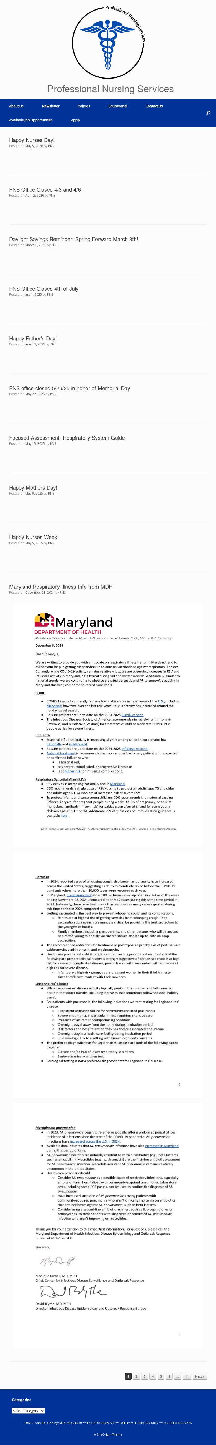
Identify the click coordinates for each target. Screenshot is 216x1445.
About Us (16, 106)
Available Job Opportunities (31, 120)
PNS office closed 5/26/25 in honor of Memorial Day (69, 388)
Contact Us (154, 106)
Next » (199, 1376)
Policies (84, 106)
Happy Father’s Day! (33, 338)
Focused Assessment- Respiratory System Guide (67, 437)
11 (187, 1376)
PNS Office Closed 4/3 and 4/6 (45, 189)
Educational (118, 106)
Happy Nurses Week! (34, 537)
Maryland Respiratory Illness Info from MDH (60, 586)
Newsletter (51, 106)
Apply (75, 120)
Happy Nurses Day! (32, 140)
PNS (51, 146)
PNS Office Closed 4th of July (43, 288)
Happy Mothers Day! (33, 487)
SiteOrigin (104, 1434)
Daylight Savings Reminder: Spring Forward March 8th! (73, 239)
